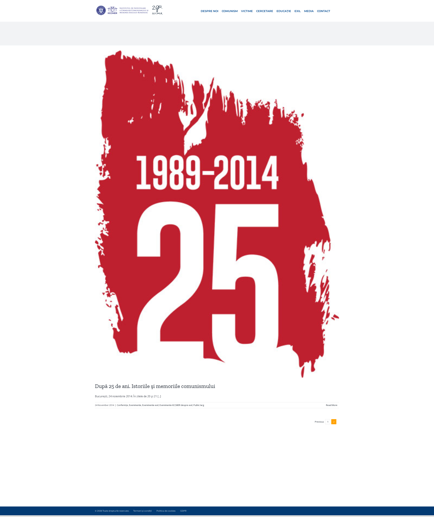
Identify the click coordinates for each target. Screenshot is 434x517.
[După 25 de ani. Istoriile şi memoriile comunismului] (217, 214)
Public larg (198, 405)
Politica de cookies (165, 511)
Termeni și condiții (142, 511)
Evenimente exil (150, 405)
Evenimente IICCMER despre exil (176, 405)
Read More (331, 405)
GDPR (183, 511)
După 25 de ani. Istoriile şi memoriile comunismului (155, 386)
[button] (335, 11)
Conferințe (122, 405)
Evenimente (135, 405)
